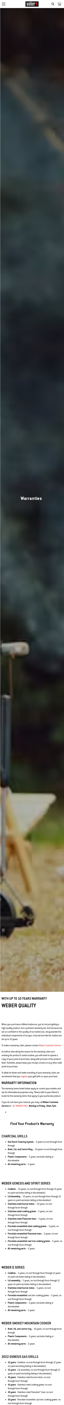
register (24, 1076)
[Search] (53, 4)
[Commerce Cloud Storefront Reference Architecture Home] (32, 4)
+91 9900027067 (19, 1105)
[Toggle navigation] (4, 4)
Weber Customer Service (50, 1045)
